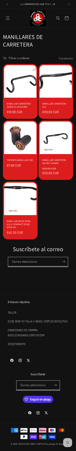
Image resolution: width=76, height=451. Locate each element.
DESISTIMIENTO (17, 344)
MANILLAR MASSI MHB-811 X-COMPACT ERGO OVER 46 (19, 224)
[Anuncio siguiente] (69, 4)
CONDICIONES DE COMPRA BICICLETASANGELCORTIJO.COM (26, 332)
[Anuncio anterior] (7, 4)
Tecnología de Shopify (55, 444)
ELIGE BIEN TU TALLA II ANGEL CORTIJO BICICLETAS (38, 321)
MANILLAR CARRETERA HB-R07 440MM (54, 162)
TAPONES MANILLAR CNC (20, 160)
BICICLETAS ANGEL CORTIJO (32, 444)
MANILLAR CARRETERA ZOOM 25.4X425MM (19, 105)
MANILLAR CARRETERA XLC (54, 105)
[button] (8, 18)
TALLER (12, 312)
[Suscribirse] (63, 261)
